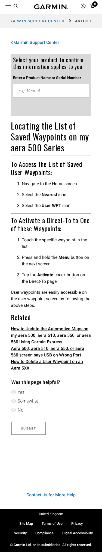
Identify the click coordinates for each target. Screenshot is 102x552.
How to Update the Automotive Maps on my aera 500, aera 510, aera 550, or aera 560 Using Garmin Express (51, 335)
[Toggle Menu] (3, 5)
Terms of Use (52, 523)
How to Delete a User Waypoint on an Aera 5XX (47, 365)
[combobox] (51, 91)
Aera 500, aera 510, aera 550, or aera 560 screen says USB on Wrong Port (47, 352)
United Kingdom (51, 514)
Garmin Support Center (37, 21)
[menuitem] (16, 7)
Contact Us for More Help (51, 494)
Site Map (26, 523)
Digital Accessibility (77, 533)
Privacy (77, 523)
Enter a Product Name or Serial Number (47, 78)
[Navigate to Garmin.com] (51, 7)
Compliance (44, 533)
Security (20, 533)
